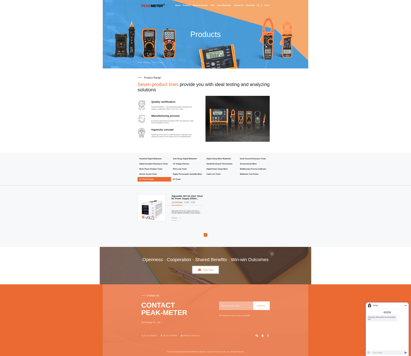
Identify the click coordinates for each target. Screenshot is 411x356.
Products (186, 5)
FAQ (212, 5)
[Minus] (405, 305)
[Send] (405, 352)
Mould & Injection (200, 5)
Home (177, 5)
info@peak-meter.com (191, 336)
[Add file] (368, 352)
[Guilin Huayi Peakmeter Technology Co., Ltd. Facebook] (268, 336)
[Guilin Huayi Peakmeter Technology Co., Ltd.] (257, 336)
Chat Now (208, 269)
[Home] (153, 5)
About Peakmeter (224, 5)
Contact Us (238, 5)
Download (250, 5)
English (267, 5)
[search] (258, 5)
